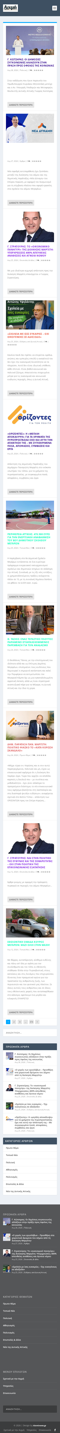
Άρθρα (22, 161)
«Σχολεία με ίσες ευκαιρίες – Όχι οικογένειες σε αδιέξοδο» (28, 335)
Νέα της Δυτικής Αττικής (18, 1191)
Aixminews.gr (39, 1425)
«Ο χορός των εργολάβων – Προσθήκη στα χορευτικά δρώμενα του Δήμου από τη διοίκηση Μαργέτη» (30, 152)
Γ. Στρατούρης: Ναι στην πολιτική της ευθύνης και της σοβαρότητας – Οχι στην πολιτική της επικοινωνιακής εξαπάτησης (30, 862)
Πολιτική (23, 70)
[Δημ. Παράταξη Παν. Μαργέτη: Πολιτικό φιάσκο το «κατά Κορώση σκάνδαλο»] (30, 725)
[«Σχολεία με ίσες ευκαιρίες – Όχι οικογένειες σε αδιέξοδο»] (30, 314)
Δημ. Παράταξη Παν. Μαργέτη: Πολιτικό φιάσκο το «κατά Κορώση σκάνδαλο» (30, 747)
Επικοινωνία (9, 1393)
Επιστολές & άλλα (27, 260)
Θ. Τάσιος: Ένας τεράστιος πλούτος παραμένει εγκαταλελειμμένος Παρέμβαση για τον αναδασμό (30, 642)
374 (31, 1021)
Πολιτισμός (11, 1176)
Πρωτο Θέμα (25, 755)
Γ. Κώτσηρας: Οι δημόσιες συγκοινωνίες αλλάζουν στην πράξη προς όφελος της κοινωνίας (30, 62)
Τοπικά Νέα (24, 548)
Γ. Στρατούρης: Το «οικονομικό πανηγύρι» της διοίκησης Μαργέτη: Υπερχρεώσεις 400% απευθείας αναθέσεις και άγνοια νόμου (30, 251)
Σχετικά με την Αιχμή (13, 1378)
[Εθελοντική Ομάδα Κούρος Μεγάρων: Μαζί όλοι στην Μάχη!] (30, 922)
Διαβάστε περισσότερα (20, 104)
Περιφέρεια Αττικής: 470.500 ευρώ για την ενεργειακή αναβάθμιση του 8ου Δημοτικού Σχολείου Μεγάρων (28, 539)
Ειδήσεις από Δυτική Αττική (31, 341)
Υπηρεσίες (8, 1385)
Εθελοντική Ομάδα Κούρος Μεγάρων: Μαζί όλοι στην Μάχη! (28, 943)
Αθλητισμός (12, 1169)
